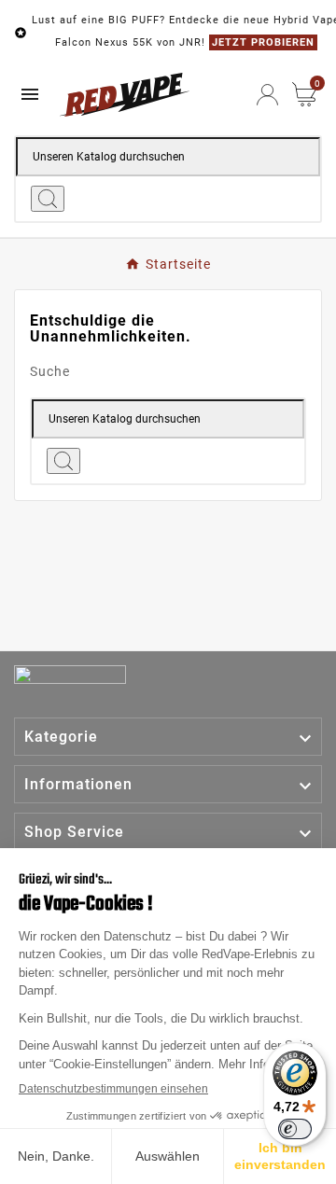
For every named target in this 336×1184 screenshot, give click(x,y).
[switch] (295, 1129)
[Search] (47, 199)
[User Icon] (267, 94)
